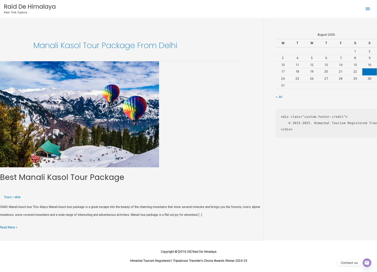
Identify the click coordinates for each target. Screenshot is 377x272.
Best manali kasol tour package (62, 177)
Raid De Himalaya (30, 6)
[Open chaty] (367, 262)
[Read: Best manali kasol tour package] (79, 114)
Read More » (8, 226)
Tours (8, 197)
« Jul (279, 97)
